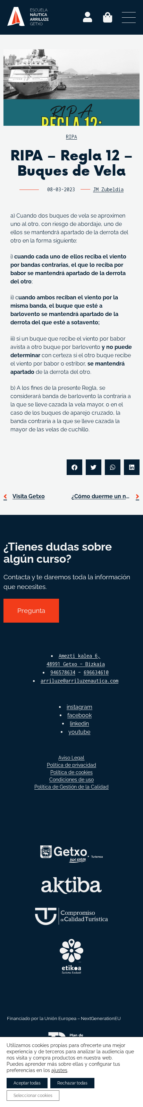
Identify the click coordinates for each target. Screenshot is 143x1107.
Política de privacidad (71, 765)
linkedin (79, 723)
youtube (79, 732)
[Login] (87, 17)
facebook (79, 715)
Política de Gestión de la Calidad (71, 787)
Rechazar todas (72, 1083)
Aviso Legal (71, 758)
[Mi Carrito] (107, 17)
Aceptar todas (27, 1083)
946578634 (62, 672)
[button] (74, 467)
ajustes (59, 1070)
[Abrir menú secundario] (129, 17)
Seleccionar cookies (33, 1095)
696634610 (96, 672)
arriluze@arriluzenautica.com (79, 681)
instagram (79, 707)
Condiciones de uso (71, 779)
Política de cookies (71, 772)
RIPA (71, 137)
